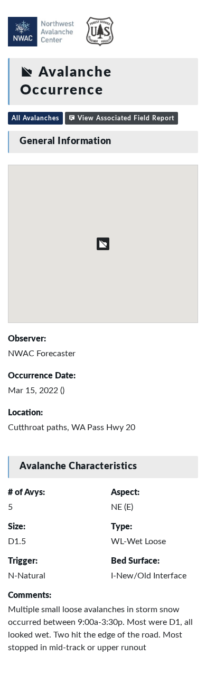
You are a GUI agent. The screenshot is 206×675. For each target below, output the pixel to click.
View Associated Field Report (125, 118)
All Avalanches (35, 118)
